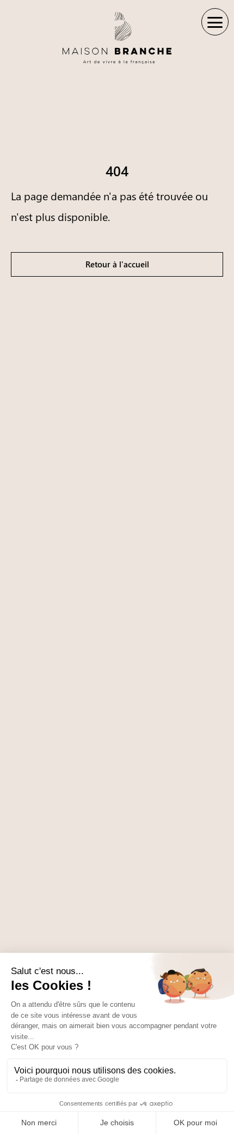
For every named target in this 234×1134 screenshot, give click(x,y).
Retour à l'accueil (117, 264)
